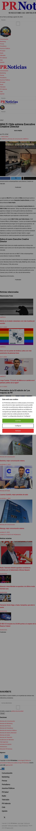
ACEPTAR (18, 420)
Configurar (18, 425)
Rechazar (18, 430)
